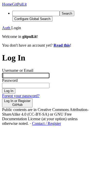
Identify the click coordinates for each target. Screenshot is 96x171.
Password (10, 80)
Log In (8, 91)
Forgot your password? (20, 96)
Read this (62, 45)
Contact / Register (46, 123)
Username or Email (17, 70)
